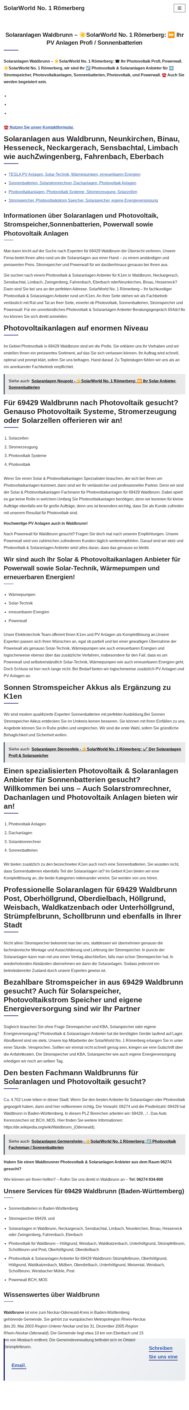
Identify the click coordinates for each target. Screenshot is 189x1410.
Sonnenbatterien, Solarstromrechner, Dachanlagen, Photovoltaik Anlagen (72, 183)
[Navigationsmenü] (179, 8)
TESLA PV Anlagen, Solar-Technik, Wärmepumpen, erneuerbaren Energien (75, 174)
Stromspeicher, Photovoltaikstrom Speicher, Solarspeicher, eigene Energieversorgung (83, 200)
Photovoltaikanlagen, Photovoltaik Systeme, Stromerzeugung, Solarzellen (73, 192)
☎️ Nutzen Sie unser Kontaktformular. (39, 127)
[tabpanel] (94, 127)
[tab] (97, 96)
